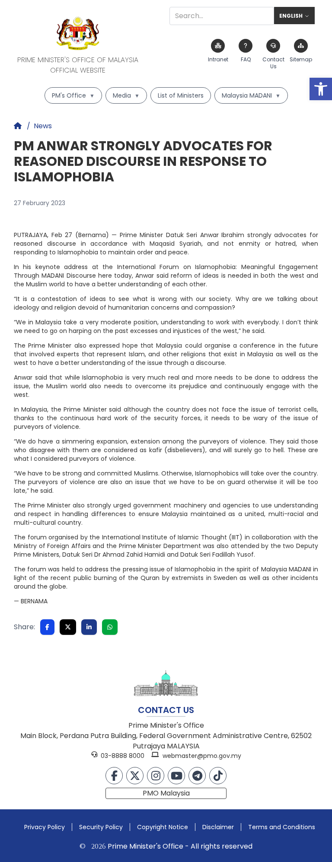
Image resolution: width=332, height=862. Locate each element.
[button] (321, 89)
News (43, 126)
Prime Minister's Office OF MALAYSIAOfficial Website (77, 65)
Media (126, 95)
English (291, 16)
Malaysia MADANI (251, 95)
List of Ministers (181, 95)
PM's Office (73, 95)
